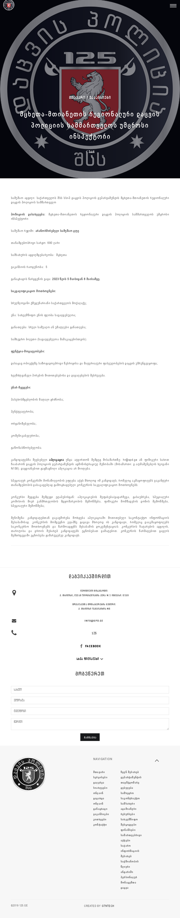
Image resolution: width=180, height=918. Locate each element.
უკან (91, 152)
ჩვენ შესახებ (130, 772)
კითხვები (100, 819)
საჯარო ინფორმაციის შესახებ (130, 851)
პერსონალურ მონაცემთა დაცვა (129, 882)
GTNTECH (108, 906)
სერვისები (100, 777)
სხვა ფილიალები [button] (88, 659)
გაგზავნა (90, 737)
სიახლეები (100, 788)
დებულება (127, 788)
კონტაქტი (100, 824)
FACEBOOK (92, 646)
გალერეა (98, 782)
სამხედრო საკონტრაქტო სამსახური (130, 798)
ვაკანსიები (100, 97)
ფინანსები (128, 830)
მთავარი (99, 772)
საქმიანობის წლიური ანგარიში (130, 867)
